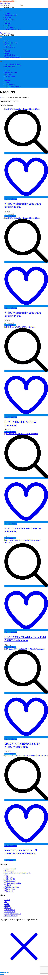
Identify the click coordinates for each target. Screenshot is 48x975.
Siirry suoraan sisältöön (8, 1)
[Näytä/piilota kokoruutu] (3, 972)
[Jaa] (5, 972)
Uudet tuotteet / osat (11, 887)
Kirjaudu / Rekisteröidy (12, 65)
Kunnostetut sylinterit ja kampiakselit (17, 873)
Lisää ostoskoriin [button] (10, 216)
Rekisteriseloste (9, 27)
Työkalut (7, 885)
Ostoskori (7, 17)
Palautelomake (9, 19)
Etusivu (7, 13)
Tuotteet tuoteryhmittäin (12, 883)
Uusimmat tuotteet (10, 15)
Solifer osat (8, 877)
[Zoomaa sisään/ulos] (1, 972)
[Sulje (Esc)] (7, 972)
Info (5, 21)
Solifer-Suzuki (9, 879)
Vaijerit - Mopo (9, 889)
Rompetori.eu (5, 3)
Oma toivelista (9, 67)
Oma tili (7, 23)
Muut (6, 875)
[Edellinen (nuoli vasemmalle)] (1, 974)
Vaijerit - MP (9, 891)
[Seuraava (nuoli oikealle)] (3, 974)
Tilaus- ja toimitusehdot (12, 29)
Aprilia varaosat (10, 869)
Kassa (6, 25)
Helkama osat (9, 871)
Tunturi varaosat (10, 881)
